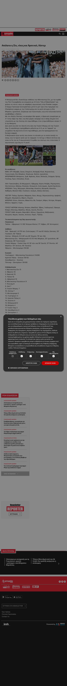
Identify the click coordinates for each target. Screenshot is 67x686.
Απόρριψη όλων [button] (31, 363)
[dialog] (33, 343)
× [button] (61, 316)
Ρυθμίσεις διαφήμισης (50, 343)
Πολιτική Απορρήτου (19, 348)
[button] (18, 368)
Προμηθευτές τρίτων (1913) (37, 332)
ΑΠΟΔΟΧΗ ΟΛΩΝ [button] (50, 363)
